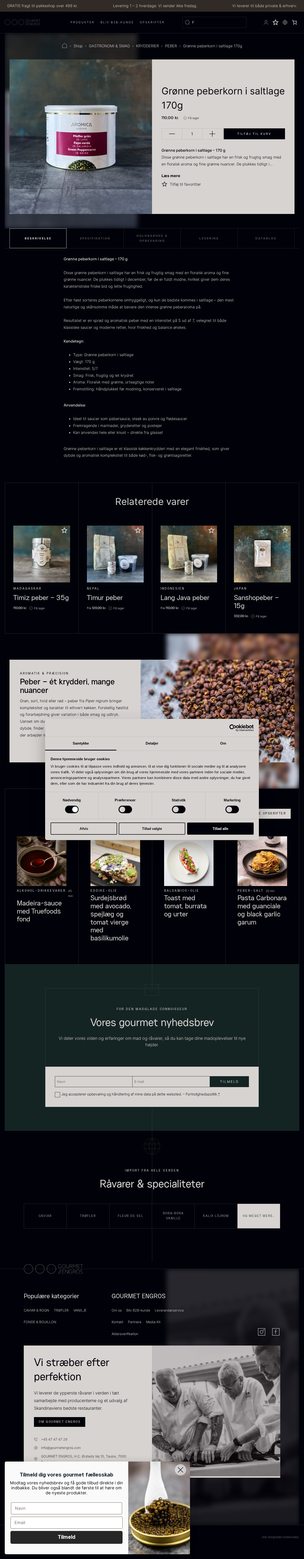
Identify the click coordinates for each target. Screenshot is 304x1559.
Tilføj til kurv (254, 134)
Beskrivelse (38, 238)
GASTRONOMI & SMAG (109, 46)
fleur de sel (130, 1216)
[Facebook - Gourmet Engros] (276, 1332)
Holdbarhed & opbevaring (152, 238)
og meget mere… (259, 1216)
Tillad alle (220, 829)
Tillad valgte (152, 829)
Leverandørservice (169, 1310)
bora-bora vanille (173, 1216)
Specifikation (95, 238)
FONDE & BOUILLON (40, 1322)
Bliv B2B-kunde (138, 1310)
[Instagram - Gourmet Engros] (261, 1332)
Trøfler (88, 1216)
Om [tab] (223, 743)
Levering (209, 238)
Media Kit (153, 1322)
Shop (78, 46)
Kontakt (117, 1322)
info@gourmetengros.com (61, 1448)
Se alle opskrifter (265, 813)
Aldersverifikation (125, 1334)
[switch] (125, 809)
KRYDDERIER (147, 46)
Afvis (84, 829)
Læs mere (171, 175)
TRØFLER (61, 1310)
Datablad (266, 238)
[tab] (38, 238)
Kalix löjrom (216, 1216)
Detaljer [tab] (152, 743)
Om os (117, 1310)
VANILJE (79, 1310)
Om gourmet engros (60, 1421)
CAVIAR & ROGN (36, 1310)
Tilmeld (66, 1537)
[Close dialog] (180, 1470)
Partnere (134, 1322)
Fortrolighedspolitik (201, 1094)
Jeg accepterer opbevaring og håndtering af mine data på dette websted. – (140, 1094)
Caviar (45, 1216)
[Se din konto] (266, 22)
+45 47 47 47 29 (54, 1439)
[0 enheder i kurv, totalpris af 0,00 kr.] (294, 22)
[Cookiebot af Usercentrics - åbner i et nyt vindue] (233, 727)
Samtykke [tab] (81, 743)
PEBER (171, 46)
